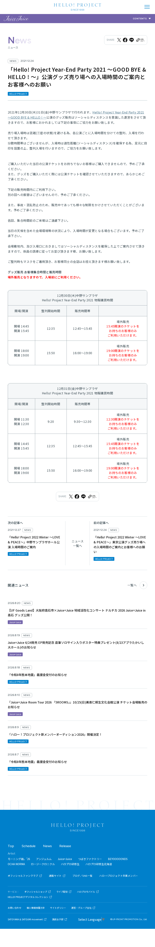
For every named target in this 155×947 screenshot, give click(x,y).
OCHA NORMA (16, 864)
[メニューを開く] (147, 7)
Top (11, 846)
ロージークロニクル (43, 864)
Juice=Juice (65, 859)
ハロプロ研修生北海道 (98, 864)
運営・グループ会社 (81, 907)
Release (65, 846)
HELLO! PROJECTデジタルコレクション (28, 896)
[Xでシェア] (119, 40)
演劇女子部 (57, 919)
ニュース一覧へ (78, 543)
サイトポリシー (58, 907)
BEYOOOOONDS (118, 859)
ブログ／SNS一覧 (82, 875)
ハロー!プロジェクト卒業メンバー (118, 875)
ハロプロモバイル (86, 891)
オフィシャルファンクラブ (23, 875)
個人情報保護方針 (36, 907)
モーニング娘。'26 (19, 859)
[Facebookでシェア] (125, 40)
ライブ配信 (62, 891)
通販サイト (55, 875)
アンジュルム (44, 859)
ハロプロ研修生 (70, 864)
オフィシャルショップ (35, 891)
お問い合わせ (14, 907)
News (47, 846)
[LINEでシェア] (131, 40)
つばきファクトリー (90, 859)
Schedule (29, 846)
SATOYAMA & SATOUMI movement (25, 919)
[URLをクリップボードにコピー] (140, 40)
